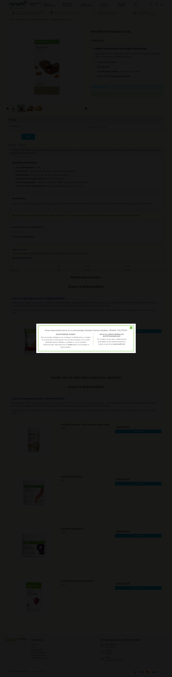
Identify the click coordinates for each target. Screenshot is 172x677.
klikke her (72, 345)
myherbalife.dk (119, 344)
